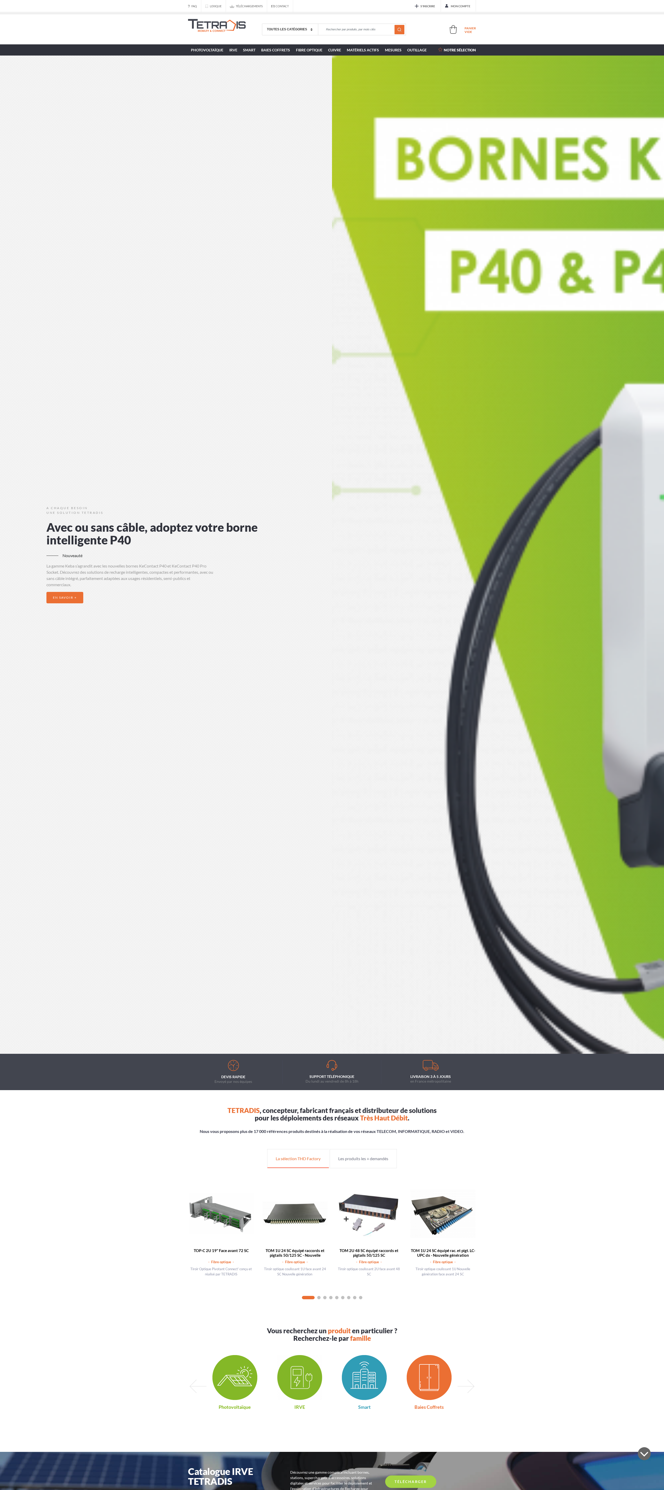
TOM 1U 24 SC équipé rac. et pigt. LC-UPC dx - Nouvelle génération (443, 1252)
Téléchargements (249, 6)
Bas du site (644, 1453)
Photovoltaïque (207, 50)
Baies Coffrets (275, 50)
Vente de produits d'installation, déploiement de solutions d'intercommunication (217, 29)
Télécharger (411, 1481)
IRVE (233, 50)
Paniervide (470, 30)
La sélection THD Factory (298, 1158)
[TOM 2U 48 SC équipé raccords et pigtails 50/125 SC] (369, 1213)
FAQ (194, 6)
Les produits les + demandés (363, 1158)
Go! (399, 29)
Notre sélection (460, 50)
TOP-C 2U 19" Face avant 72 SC (221, 1250)
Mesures (393, 50)
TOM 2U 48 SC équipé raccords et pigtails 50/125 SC (369, 1252)
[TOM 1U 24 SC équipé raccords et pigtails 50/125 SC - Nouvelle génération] (295, 1213)
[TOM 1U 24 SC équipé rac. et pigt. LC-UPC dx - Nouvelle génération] (442, 1213)
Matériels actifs (363, 50)
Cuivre (334, 50)
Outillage (417, 50)
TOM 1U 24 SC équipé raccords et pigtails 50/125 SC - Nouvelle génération (295, 1255)
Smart (249, 50)
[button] (318, 1039)
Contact (282, 6)
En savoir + (65, 597)
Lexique (216, 6)
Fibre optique (309, 50)
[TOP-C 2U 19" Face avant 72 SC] (221, 1213)
